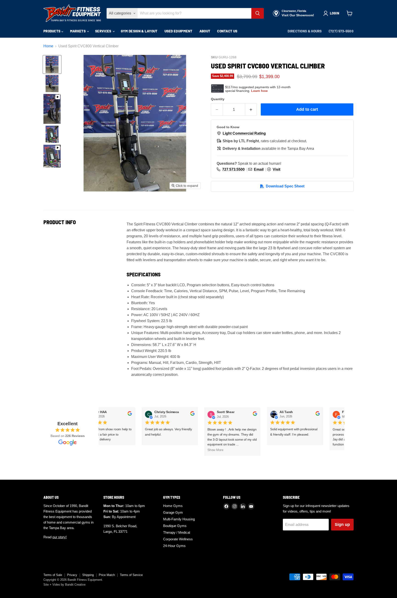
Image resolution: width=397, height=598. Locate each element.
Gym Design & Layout (139, 31)
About (204, 31)
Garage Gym (173, 512)
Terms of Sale (52, 575)
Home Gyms (173, 506)
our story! (59, 537)
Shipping (88, 575)
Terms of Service (131, 575)
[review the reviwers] (127, 415)
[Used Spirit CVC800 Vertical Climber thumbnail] (52, 64)
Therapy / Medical (176, 532)
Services (103, 31)
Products (52, 31)
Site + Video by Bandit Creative (64, 584)
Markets (78, 31)
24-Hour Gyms (174, 546)
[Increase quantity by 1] (251, 109)
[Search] (257, 13)
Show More (213, 450)
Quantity (217, 99)
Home (48, 46)
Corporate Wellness (178, 539)
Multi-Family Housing (179, 519)
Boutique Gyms (175, 526)
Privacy (72, 575)
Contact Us (227, 31)
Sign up (342, 524)
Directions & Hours (305, 31)
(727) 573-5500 (341, 31)
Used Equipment (178, 31)
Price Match (107, 575)
